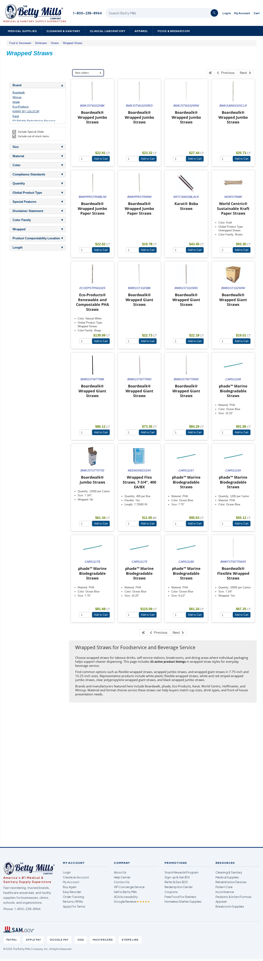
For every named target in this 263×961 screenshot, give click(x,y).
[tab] (38, 85)
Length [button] (18, 247)
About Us (120, 872)
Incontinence (225, 892)
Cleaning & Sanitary (63, 31)
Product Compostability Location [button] (36, 238)
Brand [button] (17, 85)
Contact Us (121, 882)
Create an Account (76, 877)
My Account (242, 13)
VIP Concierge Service (129, 887)
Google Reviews (132, 901)
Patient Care (224, 887)
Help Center (122, 877)
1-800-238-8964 (87, 13)
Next (244, 73)
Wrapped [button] (19, 229)
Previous (227, 73)
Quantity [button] (19, 183)
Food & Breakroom (174, 31)
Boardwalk (19, 92)
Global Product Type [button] (27, 192)
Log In (227, 13)
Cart (257, 13)
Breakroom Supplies (230, 906)
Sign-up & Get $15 (177, 877)
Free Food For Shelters (180, 897)
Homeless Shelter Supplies (183, 901)
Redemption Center (179, 887)
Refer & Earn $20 (176, 882)
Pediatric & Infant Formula (233, 897)
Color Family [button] (22, 220)
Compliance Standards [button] (29, 174)
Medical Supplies (22, 31)
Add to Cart (101, 158)
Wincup (17, 97)
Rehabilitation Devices (231, 882)
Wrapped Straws (72, 43)
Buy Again (69, 887)
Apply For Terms (74, 906)
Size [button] (16, 147)
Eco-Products (21, 106)
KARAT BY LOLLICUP (26, 111)
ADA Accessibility (126, 897)
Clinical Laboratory (107, 31)
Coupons (171, 892)
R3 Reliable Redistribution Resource (34, 120)
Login (67, 872)
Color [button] (17, 165)
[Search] (214, 13)
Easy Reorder (72, 892)
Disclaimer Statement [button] (28, 211)
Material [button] (18, 156)
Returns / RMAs (73, 901)
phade (16, 102)
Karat (16, 116)
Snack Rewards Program (181, 872)
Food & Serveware (20, 43)
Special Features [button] (24, 201)
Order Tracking (73, 897)
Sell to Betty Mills (125, 892)
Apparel (141, 31)
